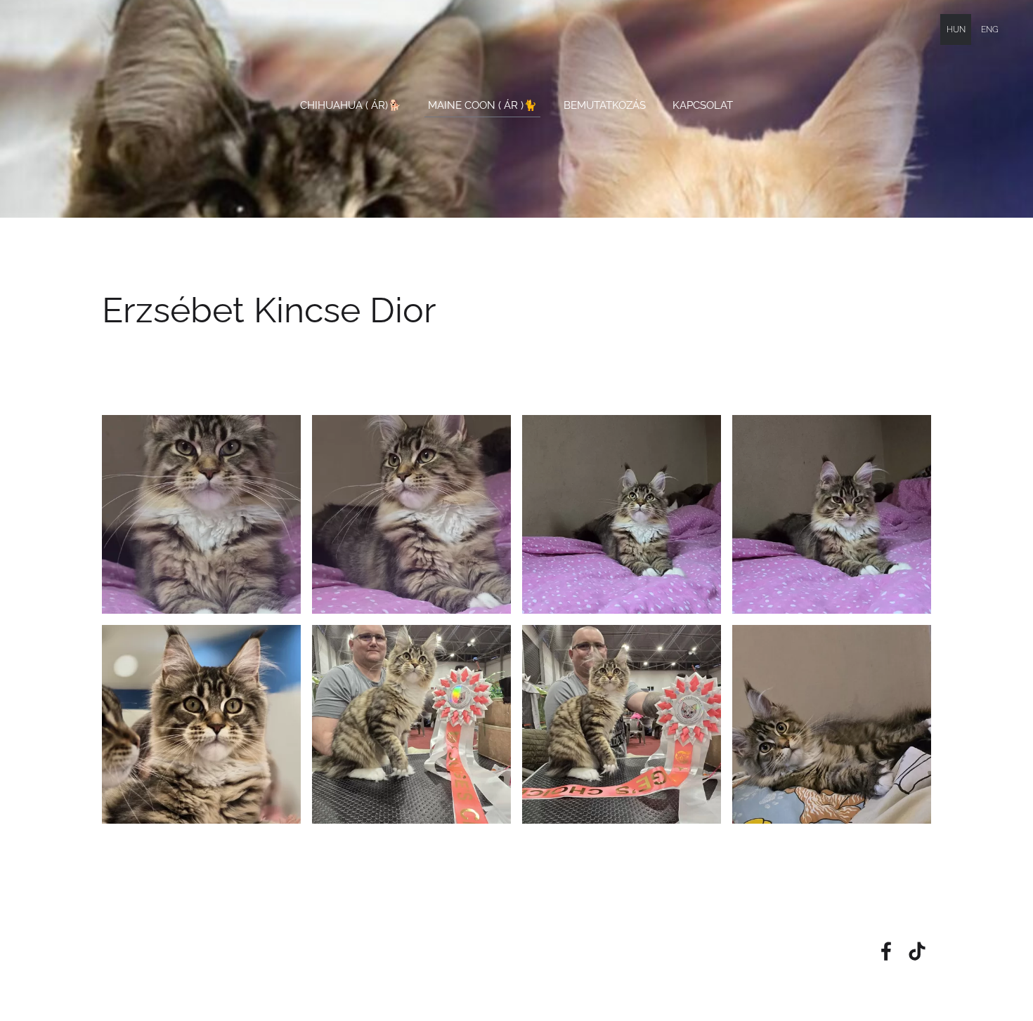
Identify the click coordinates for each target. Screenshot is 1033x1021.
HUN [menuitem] (956, 29)
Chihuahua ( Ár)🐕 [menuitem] (350, 105)
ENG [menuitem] (990, 29)
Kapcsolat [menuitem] (703, 105)
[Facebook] (886, 951)
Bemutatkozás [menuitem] (605, 105)
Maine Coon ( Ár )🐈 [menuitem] (482, 105)
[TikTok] (917, 951)
